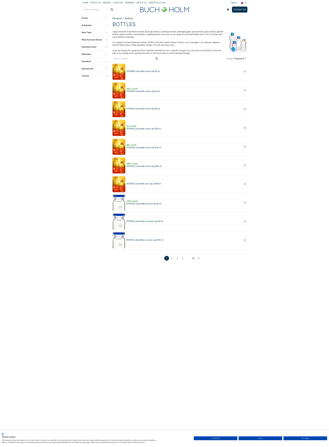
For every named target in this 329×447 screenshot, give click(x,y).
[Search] (112, 9)
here (143, 442)
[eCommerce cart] (228, 10)
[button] (236, 59)
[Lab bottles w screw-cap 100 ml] (118, 240)
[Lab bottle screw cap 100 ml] (118, 109)
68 (193, 258)
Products (117, 18)
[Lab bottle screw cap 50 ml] (118, 90)
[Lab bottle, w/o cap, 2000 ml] (118, 184)
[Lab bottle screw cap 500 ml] (118, 147)
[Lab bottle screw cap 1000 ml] (118, 165)
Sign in (234, 2)
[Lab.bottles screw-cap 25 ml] (118, 203)
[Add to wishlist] (244, 71)
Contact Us (240, 9)
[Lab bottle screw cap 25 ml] (118, 72)
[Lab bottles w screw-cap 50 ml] (118, 222)
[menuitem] (85, 2)
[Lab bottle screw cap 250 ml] (118, 128)
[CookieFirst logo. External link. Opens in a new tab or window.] (3, 434)
